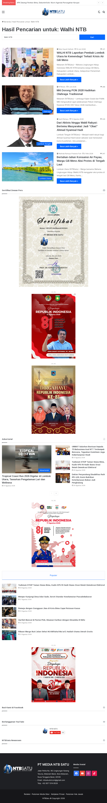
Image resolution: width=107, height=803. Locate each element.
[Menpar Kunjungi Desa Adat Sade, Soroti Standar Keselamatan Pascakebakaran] (9, 600)
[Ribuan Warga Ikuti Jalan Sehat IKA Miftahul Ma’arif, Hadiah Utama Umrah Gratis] (9, 635)
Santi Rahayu (64, 119)
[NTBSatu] (53, 12)
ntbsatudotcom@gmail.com (54, 780)
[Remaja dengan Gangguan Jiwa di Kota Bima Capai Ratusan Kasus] (9, 612)
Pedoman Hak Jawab (74, 794)
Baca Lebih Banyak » (69, 79)
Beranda (7, 22)
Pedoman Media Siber (41, 794)
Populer (53, 575)
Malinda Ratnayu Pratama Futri (70, 154)
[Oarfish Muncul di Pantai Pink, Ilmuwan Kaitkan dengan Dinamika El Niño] (9, 623)
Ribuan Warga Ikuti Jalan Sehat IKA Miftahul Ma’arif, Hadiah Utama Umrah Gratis (55, 632)
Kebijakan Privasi (57, 794)
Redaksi (27, 794)
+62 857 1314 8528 (50, 783)
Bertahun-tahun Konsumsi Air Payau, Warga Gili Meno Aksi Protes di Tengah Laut (81, 161)
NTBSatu (62, 87)
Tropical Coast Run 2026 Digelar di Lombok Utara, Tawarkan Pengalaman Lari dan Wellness (26, 479)
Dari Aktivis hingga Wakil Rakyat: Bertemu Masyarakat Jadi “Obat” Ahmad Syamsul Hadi (77, 126)
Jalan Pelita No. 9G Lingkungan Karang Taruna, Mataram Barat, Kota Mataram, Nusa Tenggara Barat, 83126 (53, 774)
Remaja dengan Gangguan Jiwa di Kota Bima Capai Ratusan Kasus (49, 608)
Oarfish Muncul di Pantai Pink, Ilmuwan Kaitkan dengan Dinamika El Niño (51, 620)
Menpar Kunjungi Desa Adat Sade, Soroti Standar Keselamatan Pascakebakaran (55, 597)
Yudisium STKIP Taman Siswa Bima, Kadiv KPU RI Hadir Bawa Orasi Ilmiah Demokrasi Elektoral (88, 464)
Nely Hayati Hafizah (66, 49)
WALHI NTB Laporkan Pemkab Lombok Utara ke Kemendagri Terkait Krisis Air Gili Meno (80, 56)
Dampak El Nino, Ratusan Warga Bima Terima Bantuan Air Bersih (42, 3)
